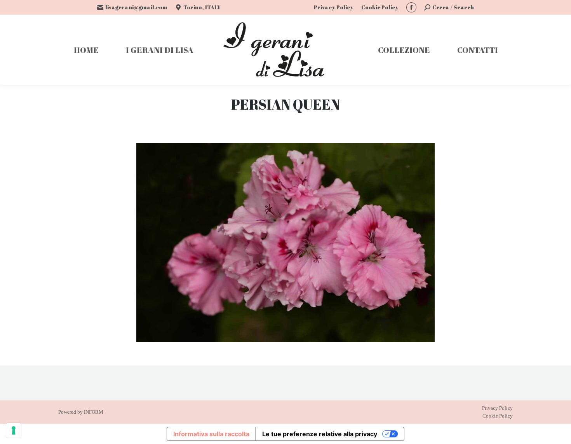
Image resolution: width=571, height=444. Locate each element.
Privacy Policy (333, 7)
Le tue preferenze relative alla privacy (319, 434)
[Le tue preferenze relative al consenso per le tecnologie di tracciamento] (13, 430)
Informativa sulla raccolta (211, 434)
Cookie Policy (380, 7)
